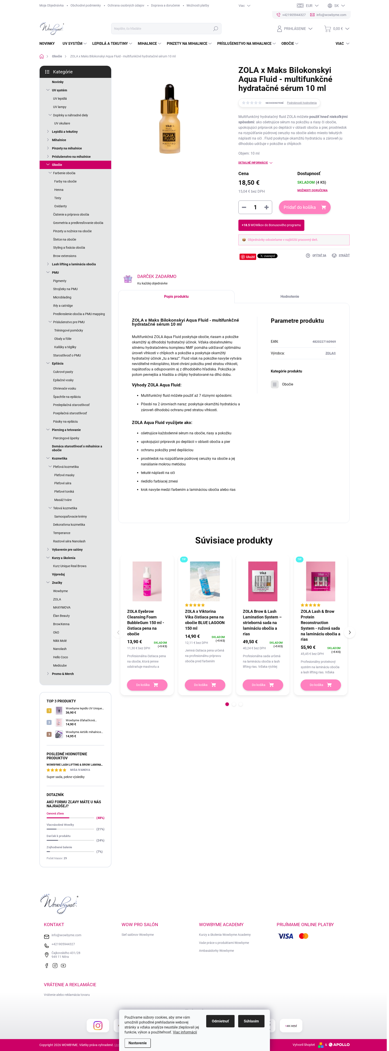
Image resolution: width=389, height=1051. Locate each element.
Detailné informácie (253, 162)
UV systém (59, 90)
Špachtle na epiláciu (67, 397)
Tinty (57, 198)
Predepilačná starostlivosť (71, 405)
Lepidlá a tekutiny (65, 131)
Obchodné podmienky (85, 5)
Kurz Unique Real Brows (69, 566)
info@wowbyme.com (66, 935)
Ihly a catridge (63, 305)
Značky (57, 582)
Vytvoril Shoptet (304, 1044)
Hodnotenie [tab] (289, 296)
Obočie (57, 165)
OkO (56, 632)
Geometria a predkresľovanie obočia (78, 223)
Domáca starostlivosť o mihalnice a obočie (77, 448)
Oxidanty (60, 206)
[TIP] (205, 581)
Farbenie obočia (64, 173)
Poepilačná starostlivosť (70, 413)
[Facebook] (48, 965)
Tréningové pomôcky (68, 330)
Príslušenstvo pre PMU (69, 322)
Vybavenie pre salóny (67, 549)
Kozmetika (59, 458)
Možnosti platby (198, 5)
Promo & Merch (63, 674)
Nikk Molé (60, 641)
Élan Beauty (61, 616)
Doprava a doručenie (165, 5)
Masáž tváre (63, 500)
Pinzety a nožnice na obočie (72, 231)
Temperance (61, 533)
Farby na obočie (65, 181)
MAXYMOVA (61, 607)
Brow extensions (64, 256)
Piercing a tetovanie (66, 430)
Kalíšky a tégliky (65, 347)
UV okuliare (62, 123)
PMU (55, 272)
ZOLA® (331, 353)
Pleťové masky (64, 475)
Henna (58, 190)
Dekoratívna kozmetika (69, 524)
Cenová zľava (55, 813)
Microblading (62, 297)
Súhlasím (251, 1021)
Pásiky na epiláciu (65, 421)
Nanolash (60, 649)
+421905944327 (63, 944)
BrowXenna (61, 624)
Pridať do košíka (300, 207)
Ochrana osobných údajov (126, 5)
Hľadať (215, 28)
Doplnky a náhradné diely (70, 115)
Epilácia (57, 363)
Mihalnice (59, 140)
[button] (227, 704)
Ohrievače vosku (64, 388)
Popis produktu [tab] (176, 296)
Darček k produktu (58, 836)
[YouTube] (64, 965)
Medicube (60, 665)
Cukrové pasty (63, 372)
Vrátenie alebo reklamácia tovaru (67, 995)
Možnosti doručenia (312, 190)
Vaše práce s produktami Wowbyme (224, 943)
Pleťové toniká (64, 491)
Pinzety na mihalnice (67, 148)
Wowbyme (60, 591)
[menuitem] (48, 43)
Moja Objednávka (51, 5)
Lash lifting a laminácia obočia (74, 264)
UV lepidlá (60, 98)
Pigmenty (59, 281)
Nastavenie (138, 1043)
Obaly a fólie (62, 339)
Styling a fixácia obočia (69, 247)
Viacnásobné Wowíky (60, 824)
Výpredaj (58, 574)
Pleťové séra (62, 483)
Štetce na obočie (64, 239)
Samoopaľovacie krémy (70, 516)
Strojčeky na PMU (65, 289)
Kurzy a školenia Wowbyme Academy (225, 934)
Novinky (57, 82)
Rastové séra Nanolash (69, 541)
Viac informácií (185, 1032)
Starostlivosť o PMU (67, 355)
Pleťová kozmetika (66, 467)
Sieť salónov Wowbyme (138, 934)
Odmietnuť (220, 1021)
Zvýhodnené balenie (59, 847)
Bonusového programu (285, 225)
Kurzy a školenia (63, 558)
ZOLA (57, 599)
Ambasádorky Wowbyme (216, 950)
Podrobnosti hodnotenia (302, 102)
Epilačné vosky (63, 380)
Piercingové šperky (66, 438)
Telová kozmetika (65, 508)
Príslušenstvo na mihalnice (71, 156)
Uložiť (250, 257)
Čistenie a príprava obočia (71, 214)
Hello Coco (60, 657)
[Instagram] (56, 965)
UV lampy (59, 107)
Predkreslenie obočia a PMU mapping (79, 314)
